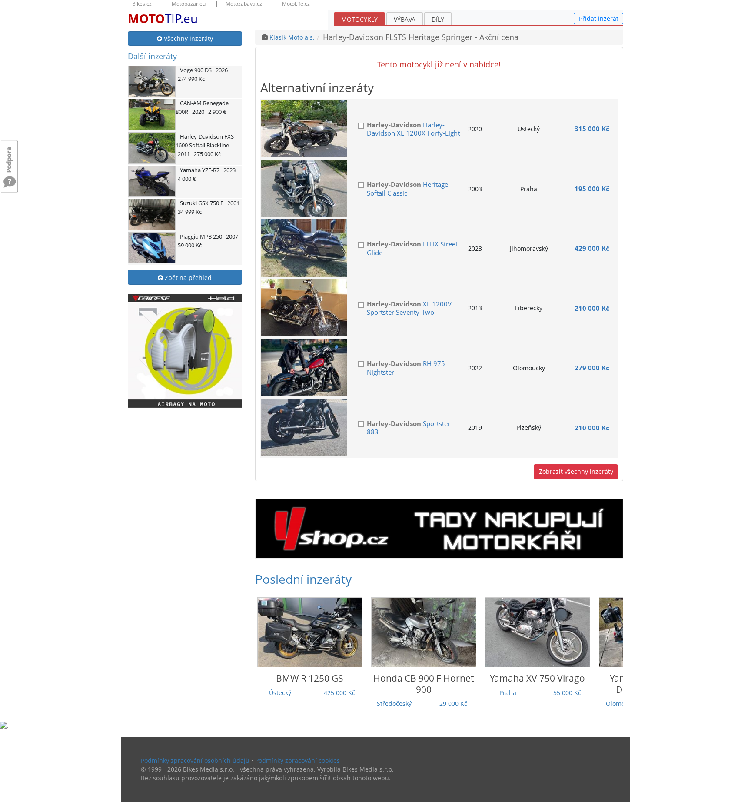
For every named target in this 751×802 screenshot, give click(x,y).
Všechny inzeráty (187, 38)
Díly (438, 19)
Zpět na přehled (187, 277)
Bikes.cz (142, 4)
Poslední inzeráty (303, 579)
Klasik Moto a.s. (292, 37)
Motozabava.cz (244, 4)
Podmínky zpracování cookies (297, 760)
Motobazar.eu (189, 4)
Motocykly (359, 19)
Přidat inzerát (598, 18)
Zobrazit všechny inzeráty (576, 471)
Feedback (9, 155)
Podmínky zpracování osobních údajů (195, 760)
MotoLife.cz (296, 4)
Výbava (404, 19)
